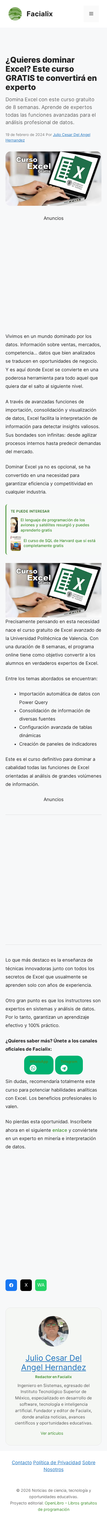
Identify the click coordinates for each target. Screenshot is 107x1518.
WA (41, 1285)
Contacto (22, 1462)
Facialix (40, 14)
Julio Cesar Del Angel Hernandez (53, 1362)
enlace (59, 1130)
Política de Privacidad (57, 1462)
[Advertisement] (53, 43)
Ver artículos (52, 1433)
